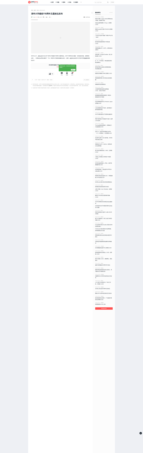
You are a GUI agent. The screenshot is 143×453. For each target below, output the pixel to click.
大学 (36, 79)
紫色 (48, 79)
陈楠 (85, 58)
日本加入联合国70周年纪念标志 (102, 288)
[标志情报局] (33, 2)
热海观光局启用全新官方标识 (102, 186)
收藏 (67, 75)
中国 (38, 10)
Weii (34, 17)
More (111, 12)
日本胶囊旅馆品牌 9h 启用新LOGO (103, 247)
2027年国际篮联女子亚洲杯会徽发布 (103, 114)
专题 (58, 2)
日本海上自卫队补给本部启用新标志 (103, 182)
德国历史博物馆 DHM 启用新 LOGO (103, 73)
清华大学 (40, 56)
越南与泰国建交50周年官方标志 (102, 265)
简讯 (32, 10)
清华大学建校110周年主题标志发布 (47, 13)
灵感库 (76, 2)
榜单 (64, 2)
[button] (62, 74)
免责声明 (50, 85)
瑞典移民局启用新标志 (100, 84)
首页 (52, 2)
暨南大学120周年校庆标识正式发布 (103, 293)
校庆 (71, 58)
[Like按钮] (49, 74)
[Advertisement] (60, 108)
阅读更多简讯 (104, 308)
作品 (70, 2)
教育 (35, 10)
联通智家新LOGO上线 (100, 304)
